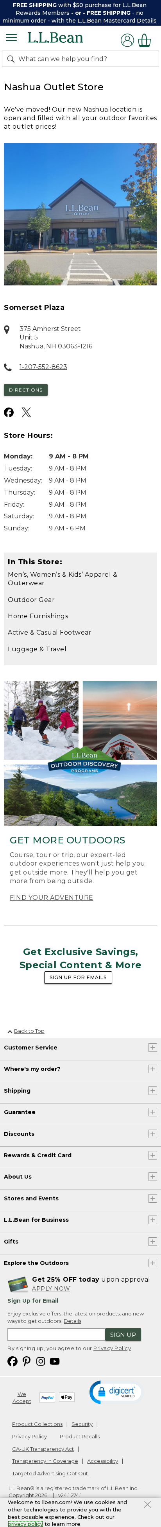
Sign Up (123, 1334)
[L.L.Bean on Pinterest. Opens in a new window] (26, 1361)
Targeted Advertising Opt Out (50, 1473)
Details (147, 20)
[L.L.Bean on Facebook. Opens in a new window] (12, 1361)
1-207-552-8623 (43, 367)
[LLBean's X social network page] (26, 412)
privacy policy (25, 1524)
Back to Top (29, 1031)
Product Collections (37, 1424)
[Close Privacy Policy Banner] (147, 1505)
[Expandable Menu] (11, 38)
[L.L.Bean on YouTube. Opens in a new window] (55, 1361)
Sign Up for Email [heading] (32, 1300)
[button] (116, 1391)
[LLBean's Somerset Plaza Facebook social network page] (9, 412)
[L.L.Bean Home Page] (66, 40)
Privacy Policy (112, 1348)
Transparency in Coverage (45, 1461)
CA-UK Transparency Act (43, 1449)
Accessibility (102, 1461)
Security (82, 1424)
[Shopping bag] (146, 40)
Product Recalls (80, 1436)
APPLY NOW (51, 1288)
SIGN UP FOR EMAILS (78, 977)
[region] (80, 13)
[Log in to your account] (127, 40)
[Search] (12, 59)
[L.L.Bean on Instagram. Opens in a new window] (41, 1361)
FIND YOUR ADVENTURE (51, 897)
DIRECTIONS (26, 390)
